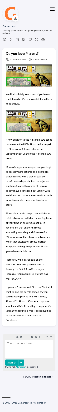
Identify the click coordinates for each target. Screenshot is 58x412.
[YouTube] (43, 40)
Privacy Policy (38, 402)
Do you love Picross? (22, 53)
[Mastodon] (24, 40)
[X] (37, 40)
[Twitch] (30, 40)
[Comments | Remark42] (29, 360)
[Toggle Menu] (52, 9)
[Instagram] (17, 40)
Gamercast (9, 26)
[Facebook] (11, 40)
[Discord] (4, 40)
